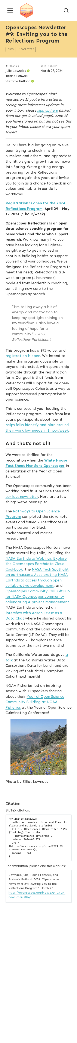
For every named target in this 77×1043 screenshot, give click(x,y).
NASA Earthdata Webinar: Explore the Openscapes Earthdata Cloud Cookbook (36, 563)
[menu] (10, 10)
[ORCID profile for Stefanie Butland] (32, 81)
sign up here (47, 110)
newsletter (26, 49)
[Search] (66, 10)
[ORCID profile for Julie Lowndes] (28, 71)
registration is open (23, 356)
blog (10, 49)
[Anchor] (53, 442)
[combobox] (66, 10)
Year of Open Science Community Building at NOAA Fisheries (35, 702)
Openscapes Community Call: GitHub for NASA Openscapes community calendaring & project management (38, 596)
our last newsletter (22, 496)
